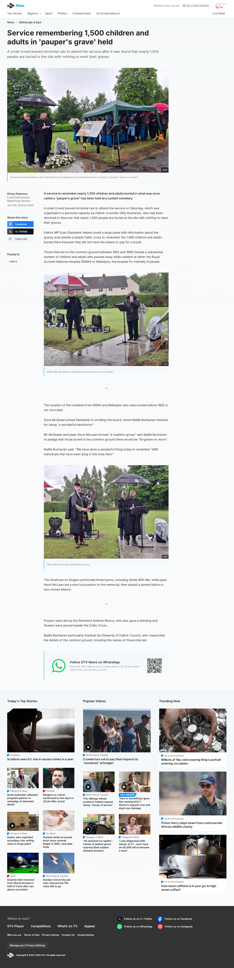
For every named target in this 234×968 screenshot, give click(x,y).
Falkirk (13, 261)
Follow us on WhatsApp (138, 926)
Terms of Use (31, 934)
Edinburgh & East (30, 22)
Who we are (14, 934)
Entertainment (82, 13)
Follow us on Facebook (178, 918)
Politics (62, 13)
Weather (158, 5)
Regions (32, 13)
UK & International (108, 13)
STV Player (15, 926)
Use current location (197, 5)
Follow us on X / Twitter (138, 918)
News (11, 22)
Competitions (41, 926)
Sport (48, 13)
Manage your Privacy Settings (27, 945)
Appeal (89, 926)
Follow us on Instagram (179, 926)
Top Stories (14, 13)
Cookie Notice (85, 934)
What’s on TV (67, 926)
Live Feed (219, 13)
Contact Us (68, 934)
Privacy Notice (50, 934)
